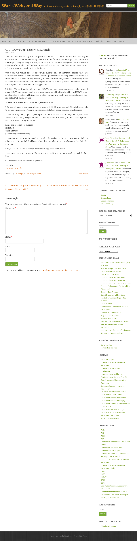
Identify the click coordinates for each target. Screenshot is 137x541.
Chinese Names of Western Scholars (116, 283)
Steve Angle (19, 174)
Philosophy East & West (110, 415)
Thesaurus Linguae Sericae (112, 333)
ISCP (103, 474)
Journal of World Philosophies (113, 412)
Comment (10, 208)
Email (8, 246)
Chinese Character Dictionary (113, 277)
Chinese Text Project (109, 292)
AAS (102, 433)
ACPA (103, 436)
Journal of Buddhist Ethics (111, 395)
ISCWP (103, 477)
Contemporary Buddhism (111, 374)
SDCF (103, 483)
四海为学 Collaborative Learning (110, 41)
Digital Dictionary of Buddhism (113, 295)
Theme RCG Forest (80, 536)
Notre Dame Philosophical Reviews (115, 321)
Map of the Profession (110, 316)
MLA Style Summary (109, 526)
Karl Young (109, 95)
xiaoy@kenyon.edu (13, 168)
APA (102, 439)
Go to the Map (106, 345)
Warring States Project (110, 498)
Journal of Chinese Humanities (113, 398)
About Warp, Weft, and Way (13, 41)
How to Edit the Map (109, 348)
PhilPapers (105, 327)
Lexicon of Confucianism (111, 313)
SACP (103, 480)
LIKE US (102, 55)
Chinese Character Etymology (113, 280)
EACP (103, 471)
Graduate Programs (38, 41)
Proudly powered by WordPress (61, 536)
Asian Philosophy (108, 359)
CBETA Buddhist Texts (110, 274)
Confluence (105, 371)
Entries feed (106, 198)
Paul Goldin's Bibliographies (112, 324)
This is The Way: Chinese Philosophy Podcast (72, 41)
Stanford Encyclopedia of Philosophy (116, 330)
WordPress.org (107, 204)
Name (8, 237)
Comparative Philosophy (111, 368)
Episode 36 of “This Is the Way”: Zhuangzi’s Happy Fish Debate (116, 98)
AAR (102, 430)
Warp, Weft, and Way (22, 5)
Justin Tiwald (110, 138)
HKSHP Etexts (107, 304)
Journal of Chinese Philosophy (113, 401)
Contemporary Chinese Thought (114, 377)
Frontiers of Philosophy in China (114, 392)
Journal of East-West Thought (112, 409)
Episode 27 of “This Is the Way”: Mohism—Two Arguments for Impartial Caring (118, 73)
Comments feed (107, 201)
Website (9, 255)
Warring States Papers (110, 418)
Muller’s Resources (109, 318)
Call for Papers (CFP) (33, 174)
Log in (103, 195)
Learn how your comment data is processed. (61, 270)
